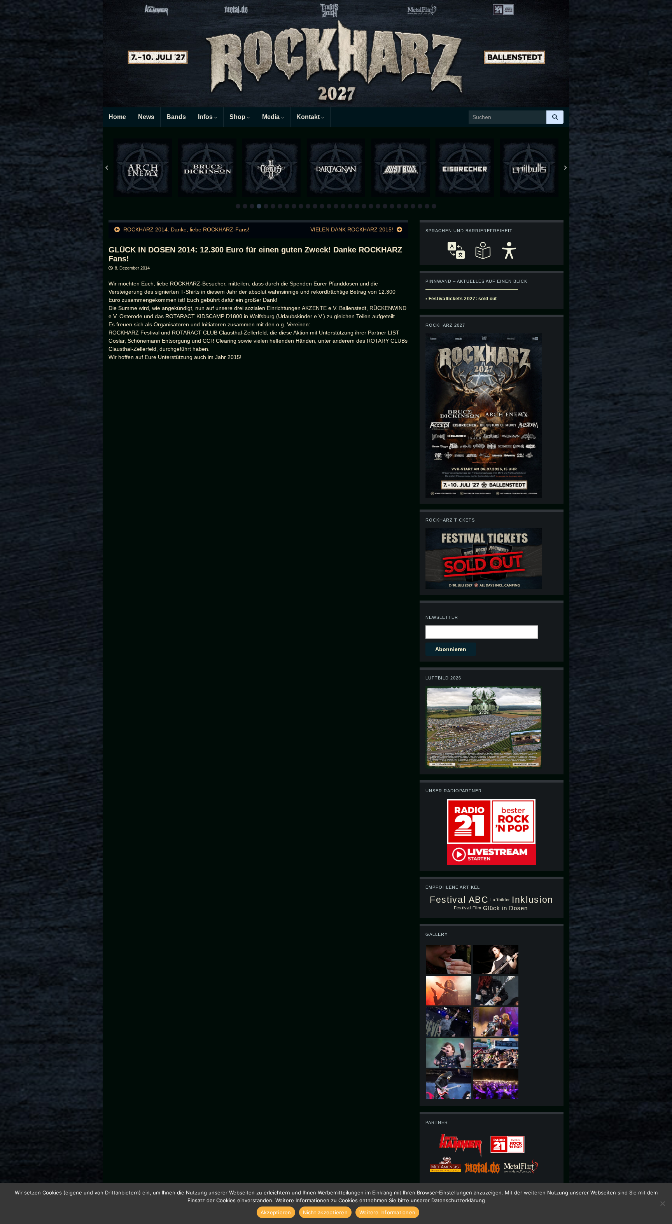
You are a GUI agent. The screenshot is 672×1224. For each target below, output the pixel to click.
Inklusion (532, 900)
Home (117, 117)
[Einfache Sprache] (482, 250)
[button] (238, 206)
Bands (176, 117)
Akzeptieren (276, 1212)
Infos (206, 117)
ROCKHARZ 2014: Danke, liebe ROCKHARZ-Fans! (186, 229)
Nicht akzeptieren (325, 1212)
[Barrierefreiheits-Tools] (509, 250)
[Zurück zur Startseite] (336, 53)
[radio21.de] (491, 821)
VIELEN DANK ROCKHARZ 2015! (351, 229)
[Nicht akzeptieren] (662, 1203)
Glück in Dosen (505, 908)
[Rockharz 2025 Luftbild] (483, 726)
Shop (238, 117)
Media (271, 117)
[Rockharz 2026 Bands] (483, 415)
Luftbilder (500, 899)
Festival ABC (459, 900)
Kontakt (308, 117)
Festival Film (467, 907)
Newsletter (441, 617)
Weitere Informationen (387, 1212)
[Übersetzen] (456, 250)
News (146, 117)
